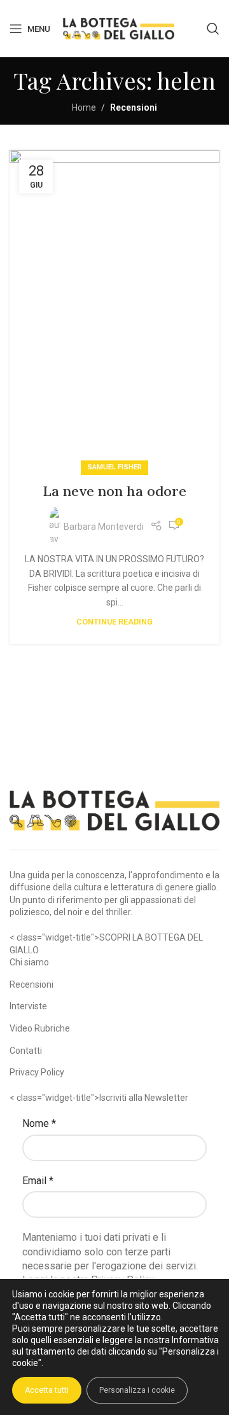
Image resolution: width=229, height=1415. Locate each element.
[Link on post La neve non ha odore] (114, 309)
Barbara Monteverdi (104, 526)
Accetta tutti (47, 1390)
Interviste (28, 1006)
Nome (39, 1123)
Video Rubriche (40, 1028)
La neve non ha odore (114, 491)
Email (37, 1181)
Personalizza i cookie (137, 1390)
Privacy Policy (37, 1072)
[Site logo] (118, 28)
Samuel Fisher (114, 467)
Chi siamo (29, 962)
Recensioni (31, 984)
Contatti (26, 1051)
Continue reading (114, 621)
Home (84, 107)
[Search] (213, 28)
